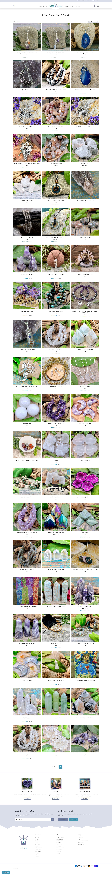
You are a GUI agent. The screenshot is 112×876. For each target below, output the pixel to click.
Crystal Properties (60, 837)
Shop (40, 6)
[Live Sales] (56, 784)
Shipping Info (81, 842)
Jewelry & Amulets (60, 840)
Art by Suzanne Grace (61, 849)
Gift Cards (59, 846)
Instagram (37, 853)
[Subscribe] (52, 819)
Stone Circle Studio (60, 842)
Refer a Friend (38, 844)
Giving (36, 840)
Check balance (73, 819)
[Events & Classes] (85, 784)
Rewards (66, 6)
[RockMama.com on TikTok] (26, 848)
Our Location (37, 839)
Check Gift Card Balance (83, 840)
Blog (36, 854)
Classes (78, 6)
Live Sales (59, 851)
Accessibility (91, 861)
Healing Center (38, 849)
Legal (83, 861)
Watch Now (56, 798)
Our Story (37, 837)
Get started (63, 819)
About (72, 6)
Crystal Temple (38, 851)
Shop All (58, 853)
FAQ (79, 839)
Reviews (45, 6)
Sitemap (96, 861)
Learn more (27, 798)
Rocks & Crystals (60, 839)
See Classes (85, 798)
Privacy (86, 861)
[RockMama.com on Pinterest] (24, 848)
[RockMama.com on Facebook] (22, 848)
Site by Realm (15, 868)
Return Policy (81, 844)
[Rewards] (6, 872)
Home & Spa (59, 844)
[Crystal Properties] (27, 784)
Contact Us (80, 837)
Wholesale (37, 856)
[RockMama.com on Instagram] (20, 848)
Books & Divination (60, 847)
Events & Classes (38, 847)
